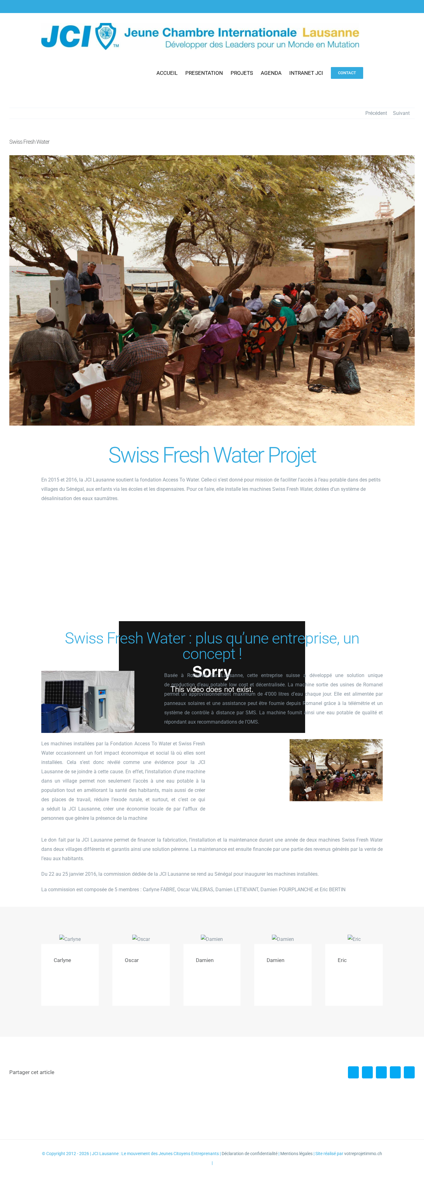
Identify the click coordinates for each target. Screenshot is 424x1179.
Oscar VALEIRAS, (195, 889)
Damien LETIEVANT (236, 889)
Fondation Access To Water (140, 744)
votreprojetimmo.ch (363, 1153)
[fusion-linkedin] (75, 987)
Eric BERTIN (332, 889)
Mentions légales (296, 1153)
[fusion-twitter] (65, 987)
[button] (373, 73)
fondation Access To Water (169, 480)
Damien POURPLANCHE (286, 889)
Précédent (376, 113)
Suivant (401, 113)
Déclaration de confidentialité (249, 1153)
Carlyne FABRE (159, 889)
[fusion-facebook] (55, 987)
